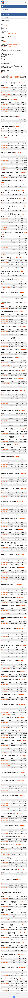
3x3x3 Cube (5, 87)
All (4, 11)
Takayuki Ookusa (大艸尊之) (14, 44)
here (14, 68)
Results (5, 6)
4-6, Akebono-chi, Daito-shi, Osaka (8, 33)
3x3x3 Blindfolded (6, 94)
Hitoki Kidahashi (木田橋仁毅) (17, 76)
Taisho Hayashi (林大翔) (13, 77)
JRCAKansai (3, 41)
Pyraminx (5, 96)
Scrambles (5, 17)
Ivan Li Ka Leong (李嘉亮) (6, 75)
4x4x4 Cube (5, 92)
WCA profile (22, 83)
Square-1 (5, 113)
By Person (6, 14)
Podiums (6, 9)
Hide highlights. (4, 72)
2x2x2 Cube (5, 91)
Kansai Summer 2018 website (7, 38)
